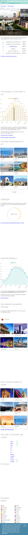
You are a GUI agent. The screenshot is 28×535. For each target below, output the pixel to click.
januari (11, 441)
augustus (12, 454)
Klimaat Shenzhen (4, 298)
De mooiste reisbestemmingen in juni (9, 56)
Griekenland (18, 507)
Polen (17, 511)
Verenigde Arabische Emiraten (7, 427)
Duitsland (4, 509)
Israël (17, 513)
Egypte (17, 505)
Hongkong (18, 335)
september (12, 456)
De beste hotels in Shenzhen (7, 135)
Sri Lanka (18, 519)
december (12, 461)
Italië (2, 414)
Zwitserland (5, 515)
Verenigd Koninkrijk (18, 400)
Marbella (3, 186)
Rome (2, 412)
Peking (3, 335)
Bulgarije (18, 521)
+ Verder (13, 192)
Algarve (16, 172)
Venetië (2, 158)
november (12, 459)
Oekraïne (4, 511)
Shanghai (4, 349)
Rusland (17, 515)
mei (11, 448)
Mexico (4, 521)
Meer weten (4, 533)
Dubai (2, 426)
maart (11, 445)
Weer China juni (11, 6)
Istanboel (17, 412)
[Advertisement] (14, 72)
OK (24, 525)
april (11, 446)
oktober (11, 457)
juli (10, 452)
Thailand (18, 509)
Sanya (16, 349)
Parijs (2, 399)
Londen (17, 399)
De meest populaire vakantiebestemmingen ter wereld (12, 222)
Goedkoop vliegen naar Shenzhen (8, 137)
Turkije (16, 414)
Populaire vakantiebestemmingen (7, 429)
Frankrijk (2, 400)
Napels (16, 186)
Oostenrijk (5, 507)
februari (11, 443)
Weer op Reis (3, 6)
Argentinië (18, 517)
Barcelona (17, 158)
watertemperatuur (13, 46)
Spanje (4, 513)
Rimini (2, 172)
